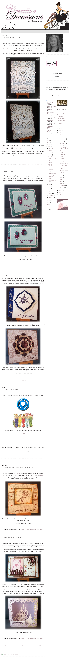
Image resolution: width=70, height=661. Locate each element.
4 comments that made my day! (35, 380)
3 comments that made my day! (35, 265)
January (51, 197)
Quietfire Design (61, 118)
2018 (48, 140)
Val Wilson (49, 109)
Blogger (60, 95)
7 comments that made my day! (35, 164)
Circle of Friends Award (11, 389)
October (51, 150)
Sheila (32, 395)
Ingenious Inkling (51, 106)
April (50, 191)
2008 (48, 200)
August (50, 154)
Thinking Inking (51, 117)
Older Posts (42, 646)
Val (23, 444)
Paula (23, 438)
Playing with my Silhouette (12, 537)
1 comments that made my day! (35, 458)
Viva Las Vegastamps (62, 113)
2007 (48, 202)
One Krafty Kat (51, 123)
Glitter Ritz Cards (9, 275)
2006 (48, 204)
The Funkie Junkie (50, 127)
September (51, 152)
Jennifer (23, 433)
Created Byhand (16, 473)
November (51, 148)
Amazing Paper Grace (8, 48)
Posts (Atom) (11, 649)
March (50, 193)
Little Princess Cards (50, 131)
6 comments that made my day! (35, 529)
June (50, 186)
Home (23, 646)
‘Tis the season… (9, 172)
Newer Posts (5, 646)
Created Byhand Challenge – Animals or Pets (19, 467)
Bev (23, 441)
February (51, 195)
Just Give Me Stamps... (50, 113)
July (50, 184)
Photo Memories (61, 120)
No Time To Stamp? (50, 103)
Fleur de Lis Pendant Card (12, 37)
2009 (48, 146)
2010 (48, 144)
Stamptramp (50, 120)
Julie (23, 436)
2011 (48, 142)
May (50, 189)
